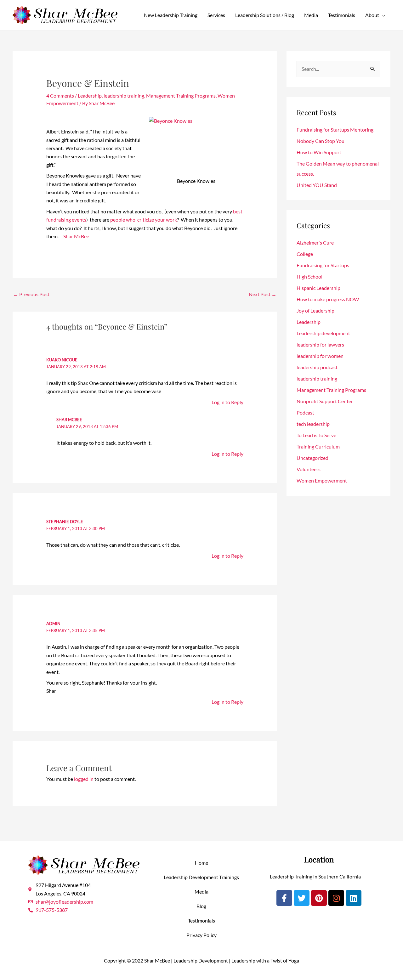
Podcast (305, 412)
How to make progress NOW (328, 299)
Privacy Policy (201, 935)
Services (216, 15)
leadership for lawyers (320, 344)
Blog (201, 906)
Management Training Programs (181, 96)
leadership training (124, 96)
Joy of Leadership (315, 310)
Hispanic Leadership (318, 288)
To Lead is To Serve (316, 435)
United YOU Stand (317, 185)
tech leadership (313, 424)
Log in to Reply (227, 402)
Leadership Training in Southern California (315, 876)
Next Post (262, 294)
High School (309, 276)
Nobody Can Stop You (320, 141)
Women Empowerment (322, 480)
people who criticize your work (143, 220)
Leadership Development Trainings (201, 877)
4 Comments (60, 96)
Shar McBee (76, 236)
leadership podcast (317, 367)
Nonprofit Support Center (325, 401)
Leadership (90, 96)
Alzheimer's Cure (315, 243)
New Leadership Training (170, 15)
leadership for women (320, 356)
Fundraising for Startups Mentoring (335, 130)
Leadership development (323, 333)
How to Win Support (319, 152)
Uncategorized (312, 458)
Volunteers (309, 469)
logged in (84, 779)
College (305, 254)
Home (201, 863)
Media (311, 15)
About (372, 15)
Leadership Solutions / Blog (264, 15)
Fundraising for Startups (323, 265)
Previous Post (31, 294)
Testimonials (341, 15)
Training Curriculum (318, 446)
